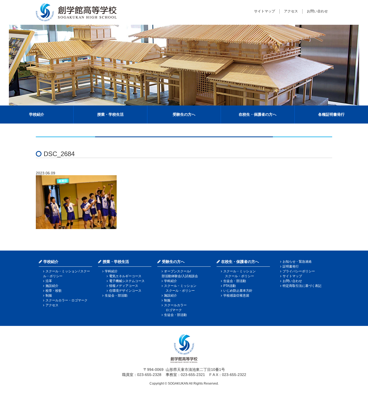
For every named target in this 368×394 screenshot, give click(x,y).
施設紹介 (52, 286)
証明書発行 (291, 266)
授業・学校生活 (110, 114)
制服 (49, 295)
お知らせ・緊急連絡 (297, 261)
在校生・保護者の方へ (257, 114)
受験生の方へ (184, 114)
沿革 (49, 281)
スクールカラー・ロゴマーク (67, 300)
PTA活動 (229, 286)
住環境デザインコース (125, 291)
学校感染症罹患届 (236, 295)
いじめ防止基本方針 (237, 291)
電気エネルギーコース (125, 276)
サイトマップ (264, 11)
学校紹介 (36, 114)
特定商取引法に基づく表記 (302, 286)
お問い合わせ (317, 11)
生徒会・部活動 (116, 295)
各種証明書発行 (331, 114)
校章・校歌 (54, 291)
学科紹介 (111, 271)
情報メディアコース (123, 286)
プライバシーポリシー (299, 271)
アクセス (291, 11)
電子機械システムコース (127, 281)
